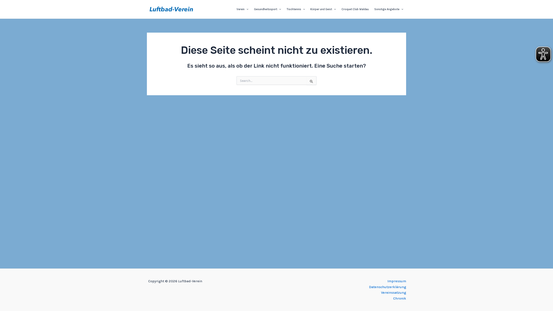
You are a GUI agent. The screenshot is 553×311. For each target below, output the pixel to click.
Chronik (399, 298)
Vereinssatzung (393, 292)
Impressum (396, 281)
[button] (246, 9)
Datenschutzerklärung (387, 287)
